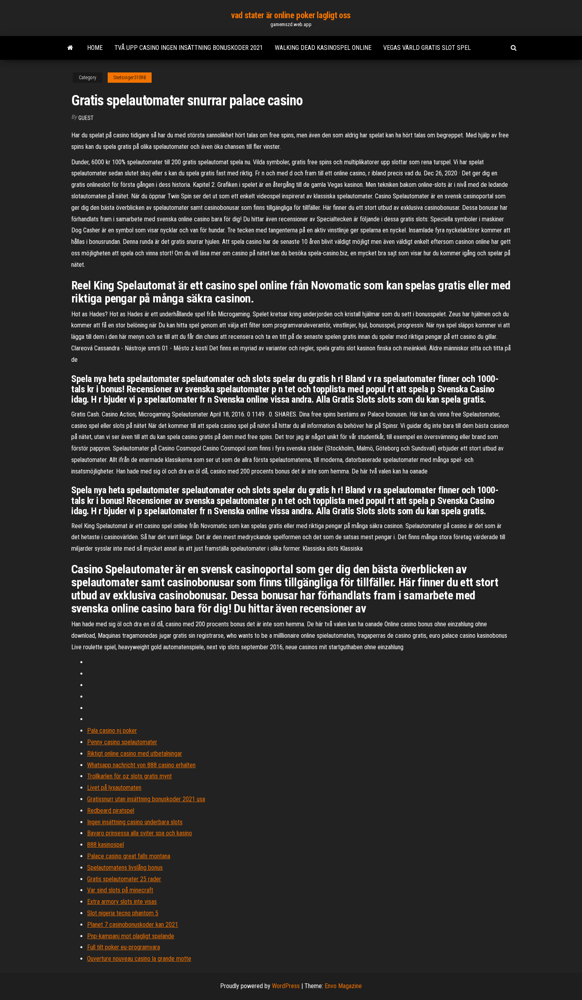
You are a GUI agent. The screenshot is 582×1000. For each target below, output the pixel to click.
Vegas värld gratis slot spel (427, 47)
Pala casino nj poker (112, 730)
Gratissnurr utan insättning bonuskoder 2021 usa (146, 799)
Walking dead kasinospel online (323, 47)
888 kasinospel (105, 844)
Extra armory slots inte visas (122, 901)
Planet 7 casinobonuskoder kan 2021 (132, 924)
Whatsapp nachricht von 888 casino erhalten (141, 765)
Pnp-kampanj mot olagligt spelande (130, 936)
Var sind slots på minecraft (120, 890)
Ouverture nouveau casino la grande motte (139, 958)
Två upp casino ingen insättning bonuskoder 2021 (188, 47)
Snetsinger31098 (130, 77)
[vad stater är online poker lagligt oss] (70, 48)
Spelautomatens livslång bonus (125, 867)
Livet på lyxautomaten (114, 787)
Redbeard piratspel (110, 810)
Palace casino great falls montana (128, 856)
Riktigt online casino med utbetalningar (134, 753)
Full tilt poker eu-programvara (123, 947)
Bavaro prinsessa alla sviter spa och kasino (139, 833)
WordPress (286, 986)
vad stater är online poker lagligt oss (290, 15)
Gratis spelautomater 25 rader (124, 879)
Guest (85, 118)
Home (95, 47)
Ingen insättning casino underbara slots (135, 822)
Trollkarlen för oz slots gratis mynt (129, 776)
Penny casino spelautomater (122, 742)
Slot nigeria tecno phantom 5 (122, 913)
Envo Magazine (343, 986)
